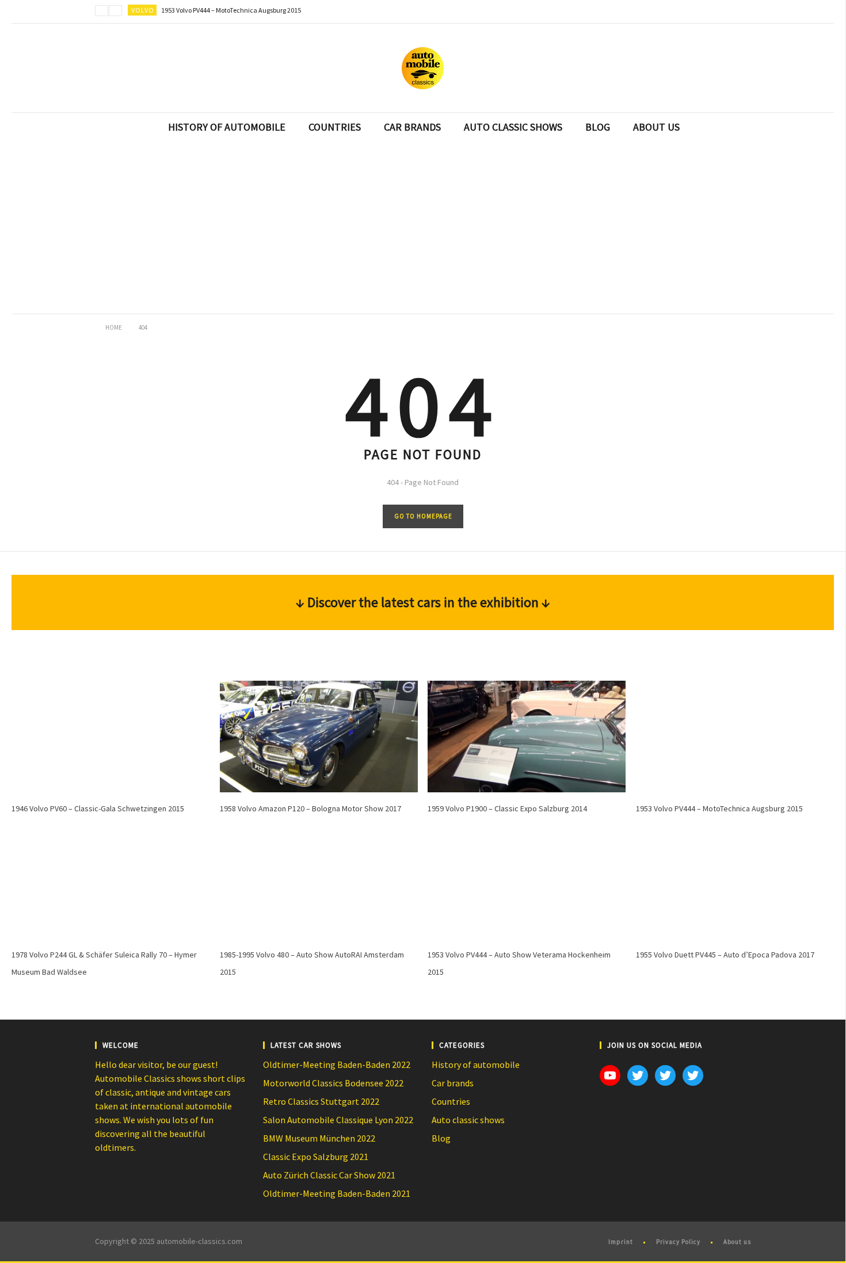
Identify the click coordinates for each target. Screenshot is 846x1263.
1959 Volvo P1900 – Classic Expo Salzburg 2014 (507, 808)
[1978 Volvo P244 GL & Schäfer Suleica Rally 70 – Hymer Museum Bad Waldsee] (110, 883)
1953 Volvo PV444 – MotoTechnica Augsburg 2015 (231, 10)
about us (656, 126)
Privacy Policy (678, 1242)
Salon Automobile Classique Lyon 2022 (338, 1119)
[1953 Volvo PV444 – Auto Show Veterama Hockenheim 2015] (527, 883)
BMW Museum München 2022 (319, 1138)
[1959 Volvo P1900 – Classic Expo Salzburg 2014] (527, 736)
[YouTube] (716, 11)
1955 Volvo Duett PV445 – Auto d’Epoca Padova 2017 (725, 954)
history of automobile (226, 126)
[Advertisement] (423, 227)
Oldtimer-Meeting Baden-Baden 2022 (336, 1064)
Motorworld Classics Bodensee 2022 (333, 1083)
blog (597, 126)
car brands (412, 126)
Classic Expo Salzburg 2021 (315, 1156)
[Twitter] (739, 11)
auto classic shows (513, 126)
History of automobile (476, 1064)
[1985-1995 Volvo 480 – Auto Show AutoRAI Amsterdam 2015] (319, 883)
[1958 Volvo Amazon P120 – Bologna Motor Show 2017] (319, 736)
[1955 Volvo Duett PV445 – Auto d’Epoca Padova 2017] (735, 883)
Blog (441, 1138)
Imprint (620, 1242)
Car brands (453, 1083)
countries (334, 126)
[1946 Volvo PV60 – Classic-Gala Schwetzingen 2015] (110, 736)
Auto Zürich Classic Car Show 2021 (329, 1175)
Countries (451, 1101)
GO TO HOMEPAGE (423, 516)
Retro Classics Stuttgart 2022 (321, 1101)
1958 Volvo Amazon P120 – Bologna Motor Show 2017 (310, 808)
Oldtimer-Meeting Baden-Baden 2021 (336, 1193)
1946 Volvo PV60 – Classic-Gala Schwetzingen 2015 (98, 808)
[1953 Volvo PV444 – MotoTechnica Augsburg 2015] (735, 736)
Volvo (142, 10)
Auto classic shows (468, 1119)
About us (737, 1242)
